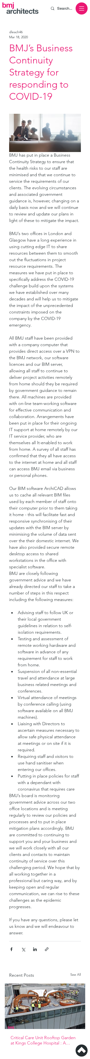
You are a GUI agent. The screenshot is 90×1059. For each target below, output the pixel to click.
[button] (82, 8)
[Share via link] (46, 949)
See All (75, 974)
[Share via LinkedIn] (35, 949)
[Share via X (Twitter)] (23, 949)
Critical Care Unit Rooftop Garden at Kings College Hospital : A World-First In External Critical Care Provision (44, 1040)
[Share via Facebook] (11, 949)
